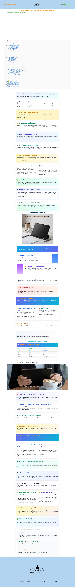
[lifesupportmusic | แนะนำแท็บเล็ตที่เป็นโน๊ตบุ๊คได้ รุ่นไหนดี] (37, 4)
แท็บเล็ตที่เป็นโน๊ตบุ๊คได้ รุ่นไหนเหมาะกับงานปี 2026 (10, 4)
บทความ (18, 4)
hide (9, 40)
